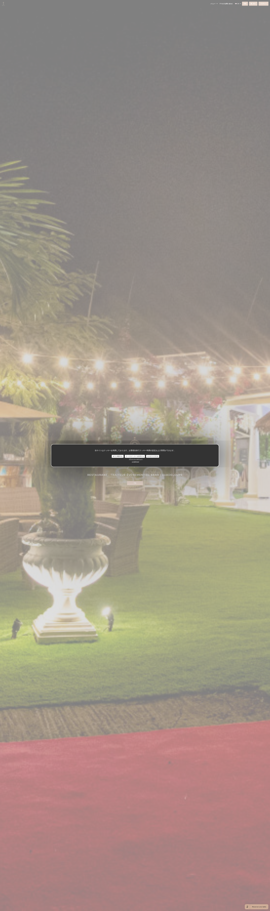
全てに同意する (117, 456)
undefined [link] (135, 461)
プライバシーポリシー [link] (136, 459)
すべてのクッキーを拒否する (135, 456)
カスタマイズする (152, 456)
